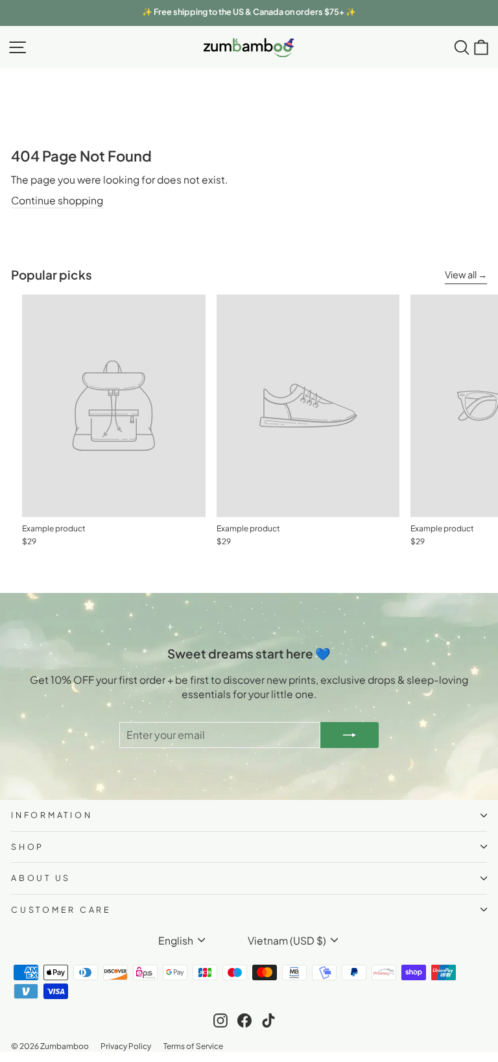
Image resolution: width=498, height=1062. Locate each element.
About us (41, 878)
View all (461, 274)
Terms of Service (193, 1045)
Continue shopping (57, 200)
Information (51, 815)
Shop (27, 846)
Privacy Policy (126, 1045)
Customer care (61, 909)
